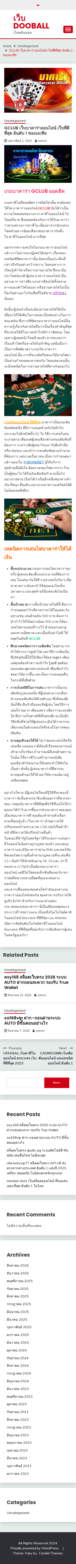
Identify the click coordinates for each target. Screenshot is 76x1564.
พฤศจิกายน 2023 (20, 1396)
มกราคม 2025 (18, 1335)
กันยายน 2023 (17, 1412)
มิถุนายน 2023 (18, 1435)
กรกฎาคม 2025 (19, 1304)
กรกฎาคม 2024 (19, 1373)
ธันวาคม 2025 (18, 1273)
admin (42, 141)
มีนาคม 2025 (17, 1319)
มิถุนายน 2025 (18, 1312)
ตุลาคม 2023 (17, 1404)
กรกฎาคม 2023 (19, 1427)
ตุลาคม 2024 (17, 1350)
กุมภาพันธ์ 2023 (19, 1466)
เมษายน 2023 (17, 1450)
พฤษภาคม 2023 (19, 1442)
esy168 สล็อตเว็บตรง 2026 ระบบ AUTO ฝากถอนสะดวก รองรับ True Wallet (36, 982)
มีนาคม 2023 (17, 1458)
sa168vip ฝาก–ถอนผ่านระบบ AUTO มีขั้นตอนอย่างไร (32, 1020)
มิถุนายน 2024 (18, 1381)
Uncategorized (15, 121)
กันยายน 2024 (17, 1358)
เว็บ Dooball (31, 22)
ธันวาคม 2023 (18, 1389)
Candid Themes (51, 1553)
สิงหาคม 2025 (18, 1296)
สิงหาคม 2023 (18, 1419)
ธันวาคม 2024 (18, 1342)
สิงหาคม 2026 (18, 1265)
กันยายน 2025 (17, 1289)
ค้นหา (57, 1082)
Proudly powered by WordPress (35, 1548)
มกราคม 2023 (18, 1473)
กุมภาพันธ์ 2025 (19, 1327)
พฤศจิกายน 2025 (20, 1281)
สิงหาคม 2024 (18, 1365)
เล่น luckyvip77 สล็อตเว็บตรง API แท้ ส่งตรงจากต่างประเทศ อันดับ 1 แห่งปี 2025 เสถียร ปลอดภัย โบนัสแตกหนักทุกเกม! (36, 1168)
